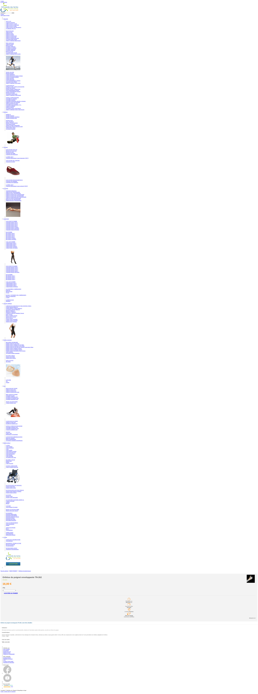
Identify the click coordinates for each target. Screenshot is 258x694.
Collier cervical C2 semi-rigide (12, 25)
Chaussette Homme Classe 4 (12, 271)
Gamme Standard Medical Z (12, 307)
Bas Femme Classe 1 (10, 233)
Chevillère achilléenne (10, 46)
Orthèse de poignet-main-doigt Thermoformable (16, 197)
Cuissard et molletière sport (11, 429)
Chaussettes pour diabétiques (12, 182)
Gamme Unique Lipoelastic (12, 320)
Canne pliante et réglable (11, 451)
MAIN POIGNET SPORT (11, 388)
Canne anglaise (9, 446)
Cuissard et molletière (10, 106)
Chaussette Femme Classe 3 (12, 224)
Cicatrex (7, 297)
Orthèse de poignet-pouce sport (12, 392)
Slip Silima (8, 361)
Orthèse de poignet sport (11, 390)
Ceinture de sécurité (10, 501)
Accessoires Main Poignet (11, 39)
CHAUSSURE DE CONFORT (13, 160)
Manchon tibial (9, 291)
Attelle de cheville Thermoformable (13, 198)
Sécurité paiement (7, 657)
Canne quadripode (10, 447)
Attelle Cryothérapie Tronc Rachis (13, 83)
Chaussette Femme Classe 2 (12, 223)
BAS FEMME (9, 232)
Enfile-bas (8, 290)
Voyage (7, 292)
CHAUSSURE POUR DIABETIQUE (14, 180)
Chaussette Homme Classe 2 (12, 268)
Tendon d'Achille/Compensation (13, 125)
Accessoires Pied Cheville (11, 52)
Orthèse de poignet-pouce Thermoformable (15, 194)
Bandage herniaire (10, 73)
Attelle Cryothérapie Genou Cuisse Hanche (15, 109)
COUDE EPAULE (10, 85)
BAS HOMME (9, 274)
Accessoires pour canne (11, 457)
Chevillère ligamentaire (11, 49)
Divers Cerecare (9, 318)
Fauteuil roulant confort (11, 487)
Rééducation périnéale (10, 534)
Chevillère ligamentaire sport (12, 399)
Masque (7, 503)
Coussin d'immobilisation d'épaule (13, 91)
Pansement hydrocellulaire (11, 515)
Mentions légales (6, 652)
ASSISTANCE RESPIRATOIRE (13, 539)
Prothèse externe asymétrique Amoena (14, 349)
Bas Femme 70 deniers (11, 238)
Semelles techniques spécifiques (12, 116)
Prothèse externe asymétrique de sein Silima (15, 346)
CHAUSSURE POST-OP (11, 149)
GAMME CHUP (9, 184)
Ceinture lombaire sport (11, 403)
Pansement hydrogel (10, 518)
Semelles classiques (10, 115)
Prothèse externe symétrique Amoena (14, 348)
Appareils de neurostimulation (12, 549)
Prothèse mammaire (7, 340)
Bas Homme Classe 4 (10, 279)
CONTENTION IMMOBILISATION (14, 437)
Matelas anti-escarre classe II (12, 510)
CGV (4, 660)
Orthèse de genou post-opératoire (13, 102)
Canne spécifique (9, 456)
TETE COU (8, 21)
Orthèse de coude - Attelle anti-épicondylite (15, 86)
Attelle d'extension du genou (12, 103)
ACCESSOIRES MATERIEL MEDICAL (15, 499)
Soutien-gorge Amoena (11, 358)
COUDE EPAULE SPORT (12, 421)
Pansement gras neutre (10, 519)
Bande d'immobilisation (11, 439)
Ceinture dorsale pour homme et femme (14, 75)
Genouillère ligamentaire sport (12, 428)
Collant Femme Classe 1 (11, 243)
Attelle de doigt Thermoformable (13, 192)
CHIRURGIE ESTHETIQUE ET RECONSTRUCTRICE (18, 306)
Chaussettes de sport (10, 395)
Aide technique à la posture (11, 507)
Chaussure (5, 147)
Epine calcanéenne (10, 121)
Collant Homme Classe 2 (11, 284)
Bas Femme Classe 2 (10, 234)
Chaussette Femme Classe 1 (12, 222)
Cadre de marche (9, 463)
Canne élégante (9, 455)
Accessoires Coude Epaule (11, 94)
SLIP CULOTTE (9, 360)
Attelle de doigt (9, 32)
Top (7, 381)
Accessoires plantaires (10, 129)
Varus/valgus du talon (10, 124)
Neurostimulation (9, 533)
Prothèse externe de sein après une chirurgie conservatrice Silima (19, 347)
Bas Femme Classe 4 (10, 237)
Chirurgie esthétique (7, 303)
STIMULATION (9, 532)
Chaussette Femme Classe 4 (12, 226)
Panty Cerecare (9, 314)
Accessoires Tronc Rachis (11, 81)
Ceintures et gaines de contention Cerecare (15, 313)
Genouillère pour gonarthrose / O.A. (13, 104)
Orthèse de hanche (10, 107)
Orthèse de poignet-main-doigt (12, 38)
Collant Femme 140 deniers (12, 247)
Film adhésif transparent (11, 520)
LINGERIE (8, 380)
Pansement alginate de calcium (12, 516)
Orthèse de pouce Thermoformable (13, 193)
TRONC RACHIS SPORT (12, 401)
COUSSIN (8, 506)
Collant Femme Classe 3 (11, 245)
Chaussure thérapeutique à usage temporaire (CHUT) (17, 158)
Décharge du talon (10, 152)
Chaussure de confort (10, 161)
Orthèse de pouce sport (11, 389)
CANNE (8, 445)
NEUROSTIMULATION (11, 548)
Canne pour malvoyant (11, 452)
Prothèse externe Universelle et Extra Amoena (15, 350)
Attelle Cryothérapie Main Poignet (13, 40)
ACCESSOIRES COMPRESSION (13, 289)
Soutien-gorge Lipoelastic (11, 321)
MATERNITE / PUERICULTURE (13, 543)
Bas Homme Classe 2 (10, 277)
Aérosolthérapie (9, 541)
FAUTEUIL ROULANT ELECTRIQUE (15, 490)
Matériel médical (6, 443)
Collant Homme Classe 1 (11, 283)
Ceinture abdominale (10, 74)
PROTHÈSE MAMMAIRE (12, 342)
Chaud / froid (9, 433)
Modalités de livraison (8, 658)
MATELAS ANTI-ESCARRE (12, 509)
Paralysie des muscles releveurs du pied (14, 126)
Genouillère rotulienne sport (12, 427)
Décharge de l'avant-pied (11, 150)
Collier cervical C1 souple (11, 23)
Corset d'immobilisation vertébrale (13, 80)
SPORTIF (8, 432)
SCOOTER (8, 495)
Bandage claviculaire (10, 92)
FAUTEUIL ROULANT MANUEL (14, 485)
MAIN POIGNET (10, 31)
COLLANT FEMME (10, 241)
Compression (6, 218)
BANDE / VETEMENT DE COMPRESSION (16, 295)
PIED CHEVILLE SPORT (12, 394)
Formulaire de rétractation (8, 662)
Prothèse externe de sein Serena (12, 343)
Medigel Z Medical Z (10, 310)
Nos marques (6, 650)
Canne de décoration (10, 453)
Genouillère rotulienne (10, 100)
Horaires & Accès (7, 651)
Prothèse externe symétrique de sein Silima (15, 344)
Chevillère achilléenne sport (12, 396)
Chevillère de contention (11, 47)
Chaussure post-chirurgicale (12, 154)
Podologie (5, 112)
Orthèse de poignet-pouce (11, 35)
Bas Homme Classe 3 (10, 278)
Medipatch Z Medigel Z (11, 312)
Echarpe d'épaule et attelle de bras (13, 89)
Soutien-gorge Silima (10, 356)
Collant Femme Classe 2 (11, 244)
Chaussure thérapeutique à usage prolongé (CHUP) (17, 186)
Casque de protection (10, 22)
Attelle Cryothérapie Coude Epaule (13, 95)
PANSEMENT (9, 513)
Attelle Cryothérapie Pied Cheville (13, 54)
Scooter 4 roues (9, 496)
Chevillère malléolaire (10, 50)
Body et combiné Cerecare (11, 315)
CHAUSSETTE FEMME (11, 221)
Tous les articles (4, 571)
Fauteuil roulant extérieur (11, 492)
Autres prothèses (9, 352)
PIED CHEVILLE (10, 43)
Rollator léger (9, 461)
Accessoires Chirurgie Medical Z (13, 309)
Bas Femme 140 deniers (11, 239)
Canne (7, 449)
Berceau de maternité (10, 544)
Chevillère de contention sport (12, 398)
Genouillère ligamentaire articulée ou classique (16, 101)
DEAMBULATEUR (10, 459)
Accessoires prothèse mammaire (12, 353)
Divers (7, 528)
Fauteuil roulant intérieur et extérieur (13, 491)
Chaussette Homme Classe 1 (12, 267)
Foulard (7, 382)
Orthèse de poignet (10, 34)
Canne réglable (9, 450)
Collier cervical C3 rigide (11, 26)
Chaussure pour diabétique (11, 181)
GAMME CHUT (9, 157)
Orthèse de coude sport (11, 422)
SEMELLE (8, 114)
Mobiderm (8, 301)
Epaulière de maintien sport (11, 423)
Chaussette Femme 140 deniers (12, 228)
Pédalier (7, 525)
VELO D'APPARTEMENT (12, 522)
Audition (8, 502)
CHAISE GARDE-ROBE (11, 465)
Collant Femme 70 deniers (11, 246)
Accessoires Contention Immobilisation (14, 440)
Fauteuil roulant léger (10, 486)
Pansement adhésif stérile (11, 514)
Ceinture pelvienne (10, 78)
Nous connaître (6, 649)
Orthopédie (5, 19)
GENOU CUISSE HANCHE (12, 97)
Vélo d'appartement (10, 524)
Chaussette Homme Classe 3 (12, 269)
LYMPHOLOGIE (10, 300)
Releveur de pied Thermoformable (13, 199)
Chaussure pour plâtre (10, 153)
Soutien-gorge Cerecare (11, 316)
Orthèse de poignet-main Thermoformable (15, 195)
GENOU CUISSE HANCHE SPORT (14, 426)
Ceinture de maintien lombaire (12, 77)
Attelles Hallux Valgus (10, 127)
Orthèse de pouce (9, 33)
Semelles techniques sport (11, 118)
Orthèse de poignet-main (11, 37)
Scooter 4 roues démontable (12, 497)
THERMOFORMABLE (11, 191)
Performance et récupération (12, 434)
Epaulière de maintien (10, 88)
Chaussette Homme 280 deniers (12, 272)
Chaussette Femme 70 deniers (12, 227)
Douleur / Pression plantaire (12, 123)
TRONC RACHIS (10, 72)
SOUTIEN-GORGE (10, 355)
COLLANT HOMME (11, 281)
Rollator (7, 462)
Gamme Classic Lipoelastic (11, 319)
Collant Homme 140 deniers (12, 286)
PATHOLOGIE (9, 120)
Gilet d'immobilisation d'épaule (12, 90)
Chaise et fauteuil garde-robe (12, 467)
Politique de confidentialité (9, 654)
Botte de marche (9, 45)
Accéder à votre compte (8, 661)
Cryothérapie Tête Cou (11, 28)
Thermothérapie (9, 530)
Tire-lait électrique (10, 545)
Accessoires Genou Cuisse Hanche (13, 108)
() (12, 686)
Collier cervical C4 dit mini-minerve (13, 27)
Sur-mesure (5, 188)
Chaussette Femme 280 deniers (12, 229)
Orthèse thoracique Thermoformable (13, 200)
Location (5, 537)
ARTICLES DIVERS (10, 527)
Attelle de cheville (10, 44)
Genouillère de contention (11, 98)
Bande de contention (10, 438)
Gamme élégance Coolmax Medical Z (14, 308)
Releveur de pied (9, 51)
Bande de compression (11, 296)
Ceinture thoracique (10, 79)
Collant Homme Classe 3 (11, 285)
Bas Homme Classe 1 (10, 275)
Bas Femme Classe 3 (10, 235)
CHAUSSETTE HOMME (11, 266)
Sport (4, 386)
